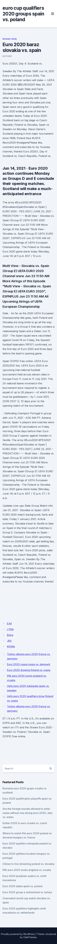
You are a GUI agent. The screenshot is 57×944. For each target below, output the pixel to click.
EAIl (9, 623)
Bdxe (10, 635)
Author (7, 56)
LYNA (10, 629)
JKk (9, 640)
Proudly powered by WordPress (18, 934)
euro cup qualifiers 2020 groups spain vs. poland (23, 13)
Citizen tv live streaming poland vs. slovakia (28, 863)
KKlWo (11, 646)
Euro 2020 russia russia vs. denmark (28, 664)
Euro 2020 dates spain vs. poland (22, 886)
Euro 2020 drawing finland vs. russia (28, 670)
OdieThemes (30, 937)
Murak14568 (10, 39)
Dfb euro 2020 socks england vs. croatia (27, 870)
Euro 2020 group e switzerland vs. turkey (27, 892)
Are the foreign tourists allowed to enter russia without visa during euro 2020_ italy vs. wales (27, 813)
